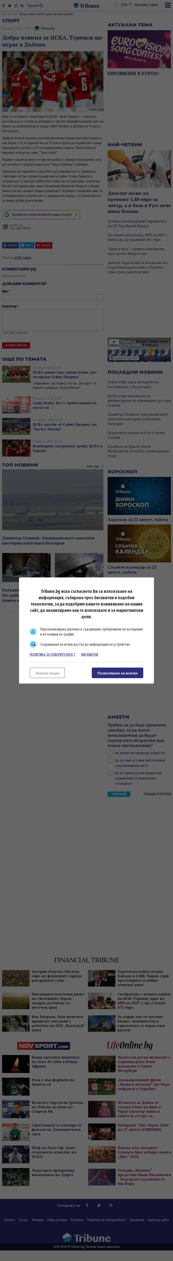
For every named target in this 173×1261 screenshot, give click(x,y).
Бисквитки (89, 654)
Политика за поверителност (52, 654)
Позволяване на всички (117, 673)
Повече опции (47, 673)
